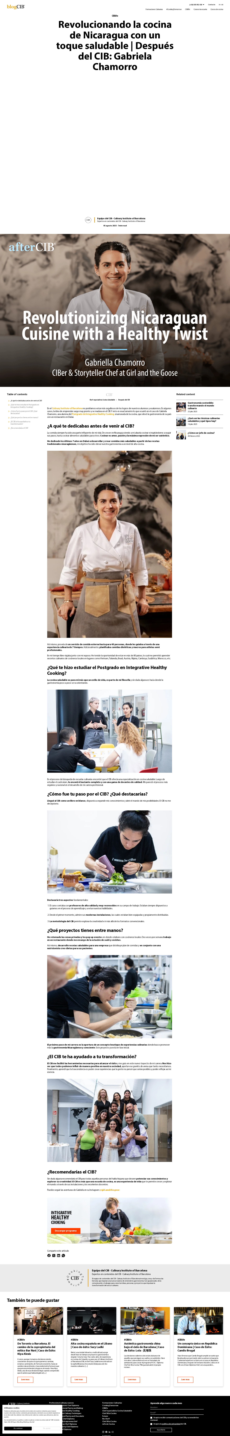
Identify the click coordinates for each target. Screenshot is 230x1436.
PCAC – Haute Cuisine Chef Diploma (64, 1406)
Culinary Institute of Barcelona (67, 408)
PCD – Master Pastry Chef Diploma (63, 1427)
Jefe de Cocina (108, 1424)
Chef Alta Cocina (109, 1413)
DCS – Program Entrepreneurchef (63, 1421)
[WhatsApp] (63, 1257)
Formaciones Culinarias (154, 9)
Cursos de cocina (217, 9)
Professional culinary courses (61, 1403)
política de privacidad (171, 1424)
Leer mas (25, 1380)
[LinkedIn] (58, 1257)
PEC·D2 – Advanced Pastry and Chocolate (66, 1416)
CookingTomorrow (110, 1406)
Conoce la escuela (200, 9)
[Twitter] (54, 1257)
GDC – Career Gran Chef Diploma (63, 1424)
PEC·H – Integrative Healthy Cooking (64, 1411)
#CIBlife (21, 1340)
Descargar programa (66, 1231)
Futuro (105, 1416)
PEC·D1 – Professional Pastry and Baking (66, 1408)
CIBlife (187, 9)
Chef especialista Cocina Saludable (102, 400)
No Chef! (106, 1419)
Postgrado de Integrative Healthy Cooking (93, 414)
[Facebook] (49, 1257)
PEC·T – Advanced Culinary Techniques (65, 1413)
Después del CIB (124, 400)
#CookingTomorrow (174, 9)
